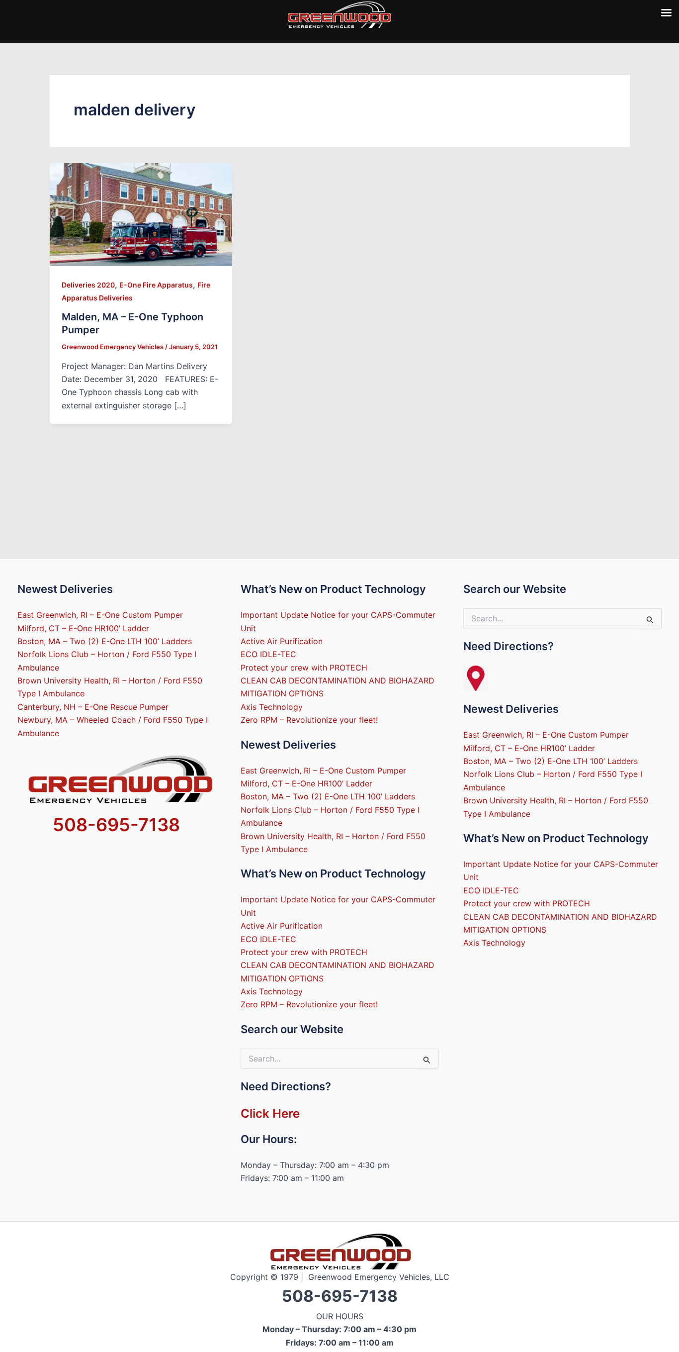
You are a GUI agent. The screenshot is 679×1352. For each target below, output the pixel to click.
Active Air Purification (282, 641)
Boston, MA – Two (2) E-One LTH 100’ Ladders (104, 641)
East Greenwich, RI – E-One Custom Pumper (100, 615)
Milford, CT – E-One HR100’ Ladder (83, 628)
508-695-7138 (116, 825)
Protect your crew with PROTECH (304, 668)
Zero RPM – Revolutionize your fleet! (309, 720)
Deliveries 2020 (88, 285)
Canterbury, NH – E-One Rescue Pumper (93, 707)
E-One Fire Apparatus (156, 285)
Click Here (270, 1113)
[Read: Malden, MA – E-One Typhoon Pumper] (141, 214)
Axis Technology (272, 707)
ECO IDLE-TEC (268, 654)
